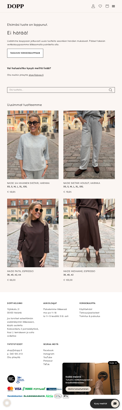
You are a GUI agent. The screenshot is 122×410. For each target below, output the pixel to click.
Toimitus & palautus (89, 316)
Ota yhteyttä (13, 357)
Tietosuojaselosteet (89, 313)
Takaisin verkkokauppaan (25, 53)
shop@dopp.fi (36, 75)
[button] (7, 403)
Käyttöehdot (85, 309)
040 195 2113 (16, 354)
